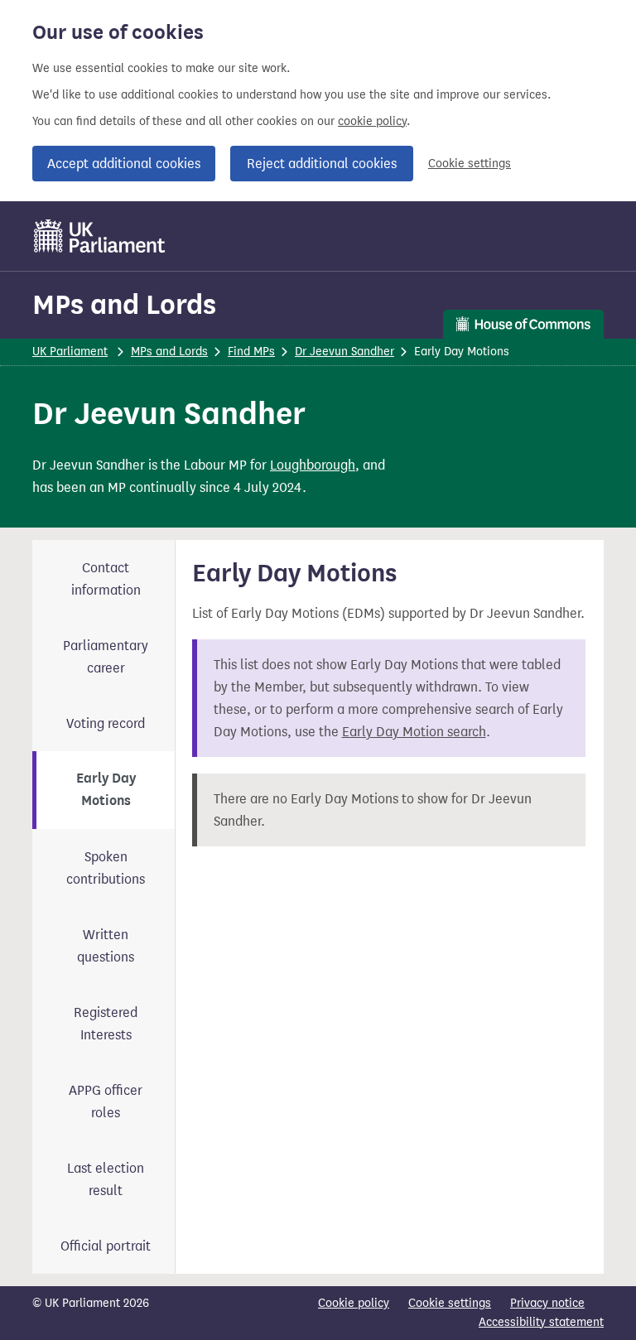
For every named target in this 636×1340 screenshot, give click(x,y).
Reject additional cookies (322, 163)
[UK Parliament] (99, 236)
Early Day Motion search (414, 732)
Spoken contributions (105, 868)
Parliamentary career (105, 657)
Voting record (105, 723)
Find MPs (251, 352)
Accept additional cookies (123, 163)
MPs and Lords (124, 304)
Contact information (106, 579)
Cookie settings (469, 164)
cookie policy (372, 121)
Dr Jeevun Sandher (344, 352)
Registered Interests (105, 1024)
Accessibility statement (541, 1322)
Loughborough (312, 465)
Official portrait (105, 1246)
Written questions (105, 946)
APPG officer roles (105, 1101)
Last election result (105, 1179)
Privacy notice (547, 1303)
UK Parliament (70, 352)
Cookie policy (353, 1303)
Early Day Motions (106, 789)
